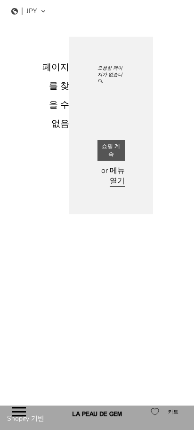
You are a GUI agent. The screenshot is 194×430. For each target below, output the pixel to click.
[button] (29, 11)
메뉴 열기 (117, 175)
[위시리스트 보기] (155, 411)
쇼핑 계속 (111, 150)
